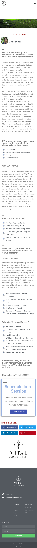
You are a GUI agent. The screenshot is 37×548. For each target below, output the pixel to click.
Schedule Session (18, 412)
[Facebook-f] (20, 546)
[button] (30, 3)
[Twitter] (16, 546)
